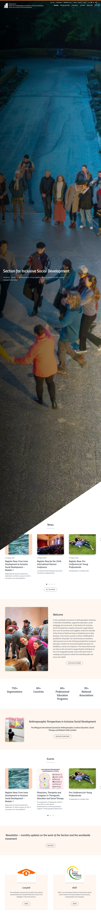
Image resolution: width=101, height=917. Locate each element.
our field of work (74, 663)
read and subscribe (62, 736)
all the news (50, 589)
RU (96, 2)
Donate (52, 2)
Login (84, 2)
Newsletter (59, 2)
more (26, 904)
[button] (46, 584)
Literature (75, 5)
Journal (82, 5)
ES (93, 2)
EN (91, 2)
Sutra (75, 2)
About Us (90, 5)
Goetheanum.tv (68, 2)
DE (89, 2)
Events (56, 5)
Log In (79, 2)
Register (50, 845)
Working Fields (65, 5)
